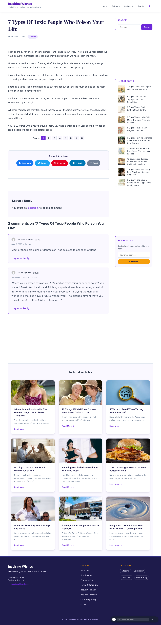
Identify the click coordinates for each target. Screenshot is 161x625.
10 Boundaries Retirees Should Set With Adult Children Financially (137, 162)
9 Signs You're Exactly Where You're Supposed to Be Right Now (139, 182)
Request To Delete (88, 594)
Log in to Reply (20, 258)
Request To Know (88, 590)
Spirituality (128, 6)
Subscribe (133, 262)
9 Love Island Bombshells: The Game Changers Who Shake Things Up (30, 412)
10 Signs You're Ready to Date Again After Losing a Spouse (138, 151)
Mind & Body (141, 577)
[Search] (150, 6)
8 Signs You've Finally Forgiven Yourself (137, 129)
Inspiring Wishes (20, 4)
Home (104, 6)
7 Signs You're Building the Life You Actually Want (139, 87)
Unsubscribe (86, 575)
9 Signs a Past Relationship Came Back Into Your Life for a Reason (139, 140)
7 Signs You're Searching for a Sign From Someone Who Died (138, 172)
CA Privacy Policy (88, 599)
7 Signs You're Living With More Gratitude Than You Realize (139, 120)
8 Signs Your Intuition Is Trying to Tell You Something (138, 99)
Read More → (20, 429)
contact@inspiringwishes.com (20, 584)
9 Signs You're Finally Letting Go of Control (136, 108)
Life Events (115, 6)
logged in (33, 207)
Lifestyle (140, 6)
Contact (84, 604)
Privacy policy (86, 580)
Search (147, 27)
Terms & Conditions (89, 585)
